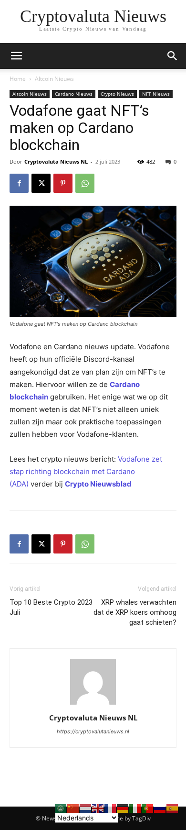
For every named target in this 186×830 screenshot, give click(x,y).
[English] (98, 808)
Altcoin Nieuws (54, 79)
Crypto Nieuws (117, 93)
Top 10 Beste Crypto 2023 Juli (51, 607)
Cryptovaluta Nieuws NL (56, 161)
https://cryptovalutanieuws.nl (93, 731)
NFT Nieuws (156, 93)
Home (18, 79)
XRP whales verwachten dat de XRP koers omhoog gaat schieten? (134, 612)
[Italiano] (135, 808)
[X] (41, 183)
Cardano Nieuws (74, 93)
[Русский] (160, 808)
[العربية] (61, 808)
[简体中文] (73, 808)
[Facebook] (19, 183)
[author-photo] (93, 704)
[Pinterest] (62, 183)
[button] (172, 56)
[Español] (172, 808)
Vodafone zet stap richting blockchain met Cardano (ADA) (86, 471)
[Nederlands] (86, 808)
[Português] (148, 808)
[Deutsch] (123, 808)
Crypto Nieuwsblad (98, 483)
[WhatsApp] (84, 183)
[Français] (110, 808)
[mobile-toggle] (16, 56)
